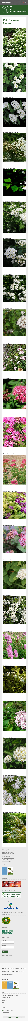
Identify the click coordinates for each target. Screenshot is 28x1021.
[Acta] (4, 988)
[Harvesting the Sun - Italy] (10, 874)
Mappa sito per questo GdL (8, 858)
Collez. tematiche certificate (8, 855)
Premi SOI (4, 878)
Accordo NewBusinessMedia (9, 890)
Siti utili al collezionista (7, 859)
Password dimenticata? (7, 955)
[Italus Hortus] (4, 874)
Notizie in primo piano (6, 856)
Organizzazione (5, 849)
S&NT (10, 1017)
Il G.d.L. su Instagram (6, 861)
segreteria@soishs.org (8, 1010)
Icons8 (17, 1017)
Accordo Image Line (7, 901)
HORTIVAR (5, 927)
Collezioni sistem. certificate (8, 852)
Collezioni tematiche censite (8, 853)
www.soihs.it (6, 1012)
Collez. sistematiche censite (8, 850)
